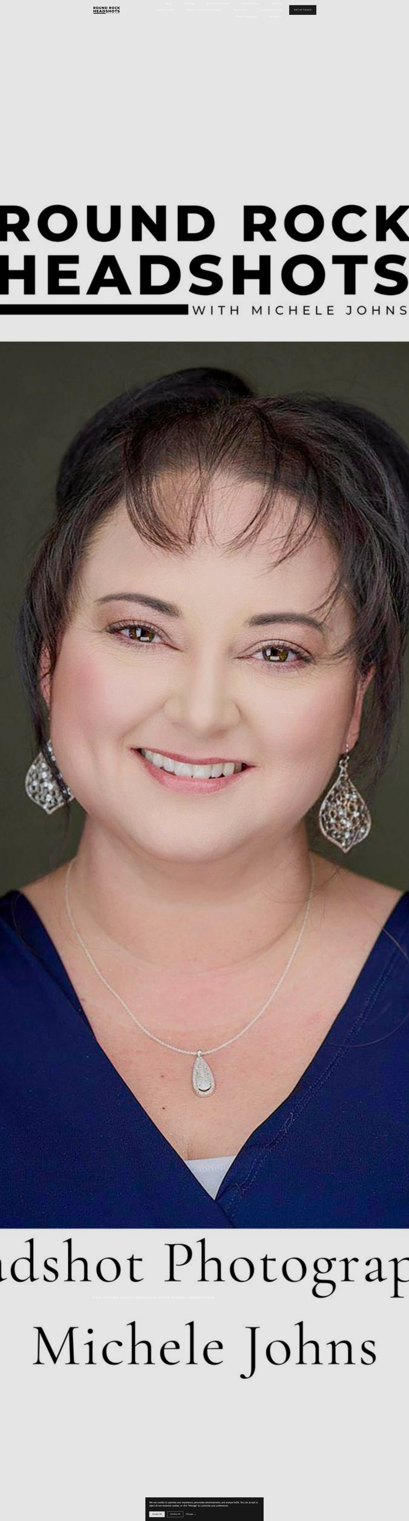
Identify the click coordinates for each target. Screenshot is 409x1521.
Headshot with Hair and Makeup (204, 9)
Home (169, 3)
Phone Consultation (246, 16)
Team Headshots (250, 3)
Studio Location (165, 9)
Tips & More (240, 9)
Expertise (189, 3)
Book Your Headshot (217, 3)
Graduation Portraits (271, 9)
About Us (276, 3)
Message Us (276, 16)
